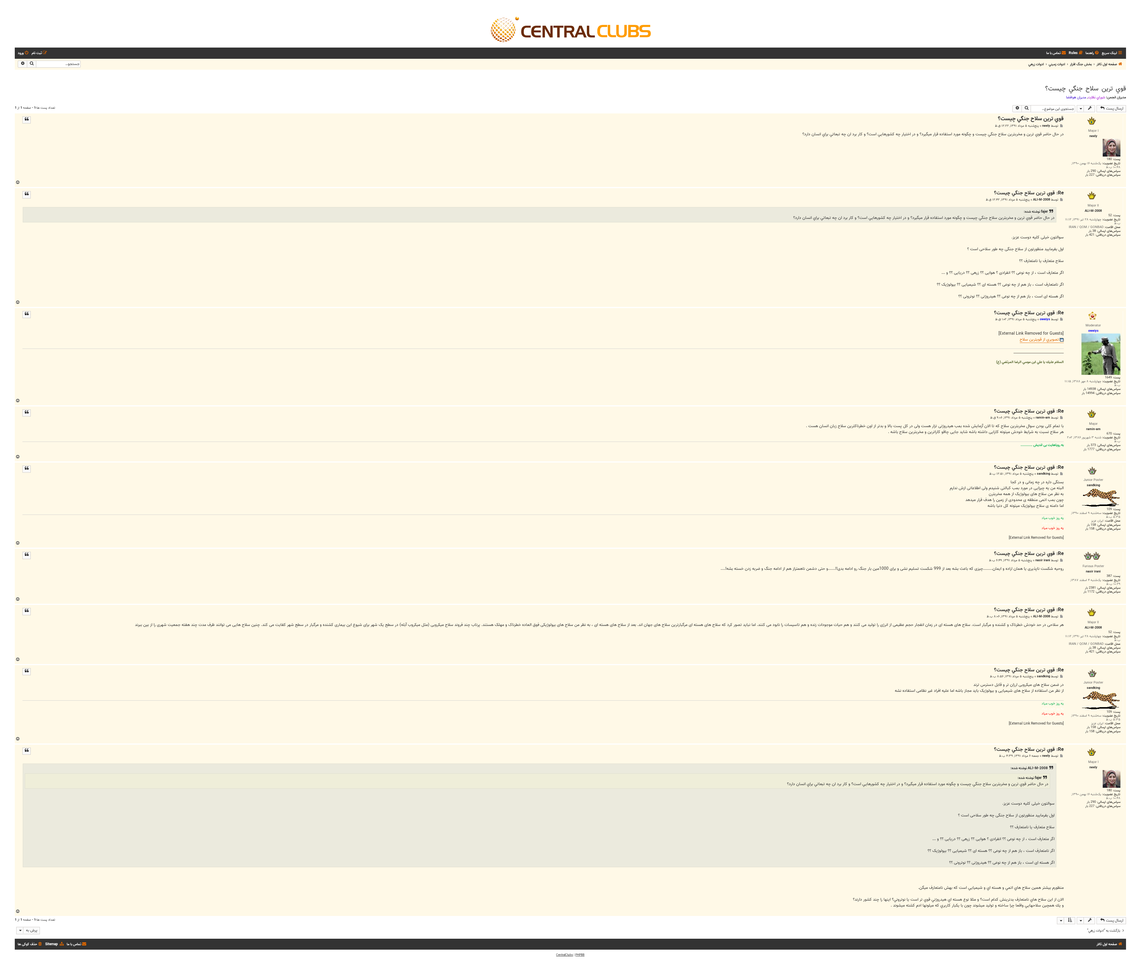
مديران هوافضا (1076, 97)
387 (1109, 576)
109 (1109, 509)
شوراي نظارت (1096, 97)
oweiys (1045, 319)
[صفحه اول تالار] (570, 29)
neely (1046, 126)
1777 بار (1089, 449)
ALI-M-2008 (1041, 200)
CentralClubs (564, 955)
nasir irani (1042, 560)
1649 (1108, 378)
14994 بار (1088, 393)
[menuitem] (1093, 53)
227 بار (1089, 175)
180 (1109, 159)
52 (1110, 215)
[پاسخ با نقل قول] (26, 119)
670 (1109, 434)
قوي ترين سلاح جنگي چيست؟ (1085, 88)
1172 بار (1089, 592)
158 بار (1091, 525)
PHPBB (579, 955)
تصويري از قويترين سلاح (1039, 340)
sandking (1043, 474)
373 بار (1091, 445)
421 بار (1089, 235)
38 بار (1092, 231)
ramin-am (1043, 418)
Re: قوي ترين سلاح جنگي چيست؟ (1029, 193)
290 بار (1091, 171)
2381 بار (1090, 588)
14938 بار (1089, 389)
